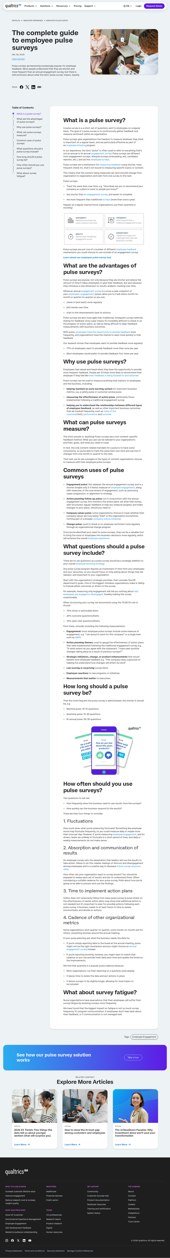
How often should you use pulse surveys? (30, 166)
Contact (132, 1196)
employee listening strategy (90, 563)
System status (93, 1213)
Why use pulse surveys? (29, 127)
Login (139, 6)
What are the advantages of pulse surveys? (30, 120)
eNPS (78, 637)
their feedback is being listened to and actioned (113, 375)
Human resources (54, 1232)
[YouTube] (29, 1240)
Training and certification (99, 1209)
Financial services (54, 1196)
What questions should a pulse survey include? (30, 150)
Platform (132, 1200)
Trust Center (134, 1222)
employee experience (99, 538)
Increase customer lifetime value (20, 1191)
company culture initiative (106, 519)
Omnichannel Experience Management (23, 1219)
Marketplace (133, 1209)
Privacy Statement (13, 1251)
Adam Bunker (18, 59)
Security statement (56, 1251)
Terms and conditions (35, 1251)
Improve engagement (15, 1196)
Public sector (52, 1200)
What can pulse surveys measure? (29, 134)
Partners (132, 1217)
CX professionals (54, 1215)
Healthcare (51, 1191)
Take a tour (133, 1057)
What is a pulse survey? (29, 114)
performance (90, 414)
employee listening (76, 145)
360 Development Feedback (18, 1228)
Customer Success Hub (98, 1196)
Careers (131, 1204)
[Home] (13, 6)
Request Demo (154, 6)
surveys (106, 199)
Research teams (53, 1219)
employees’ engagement (81, 294)
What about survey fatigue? (26, 174)
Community (92, 1191)
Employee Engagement (144, 1037)
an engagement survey (95, 194)
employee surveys (100, 159)
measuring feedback (110, 164)
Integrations (133, 1213)
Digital (49, 1228)
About (131, 1191)
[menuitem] (31, 6)
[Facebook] (12, 1240)
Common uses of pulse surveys (29, 142)
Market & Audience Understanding (21, 1232)
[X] (18, 1240)
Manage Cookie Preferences (80, 1251)
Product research (54, 1223)
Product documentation (98, 1200)
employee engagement (123, 487)
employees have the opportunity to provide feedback (103, 332)
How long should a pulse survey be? (29, 158)
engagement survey (101, 153)
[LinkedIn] (24, 1240)
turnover (106, 414)
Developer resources (96, 1204)
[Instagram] (6, 1240)
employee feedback (126, 249)
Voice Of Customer (14, 1215)
